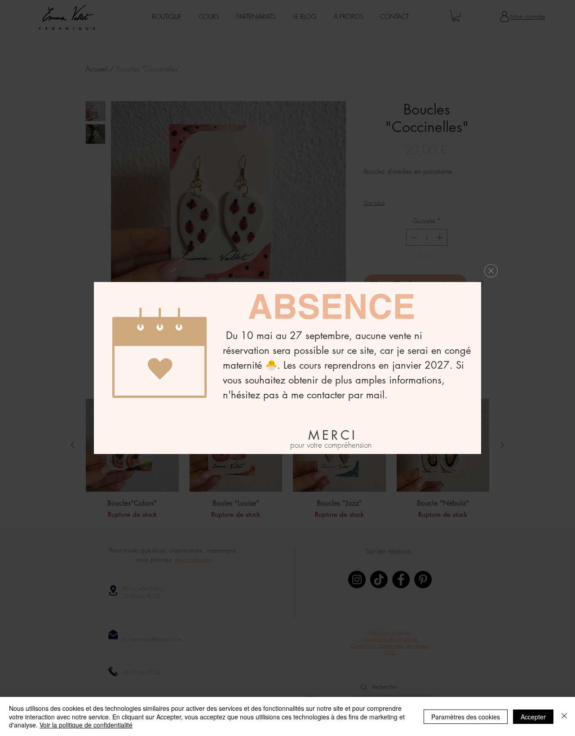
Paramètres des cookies (465, 716)
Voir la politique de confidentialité (86, 724)
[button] (491, 271)
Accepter (533, 716)
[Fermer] (564, 716)
